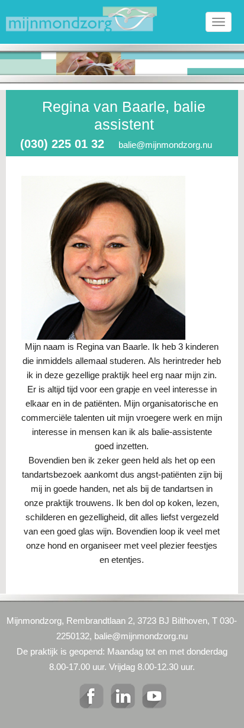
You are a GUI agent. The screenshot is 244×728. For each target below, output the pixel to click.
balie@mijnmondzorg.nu (165, 145)
